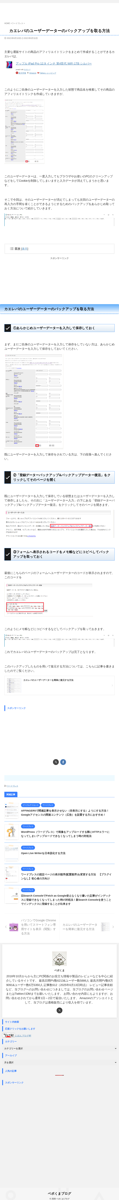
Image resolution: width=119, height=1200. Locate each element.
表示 (24, 248)
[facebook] (63, 762)
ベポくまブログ (59, 1193)
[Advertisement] (59, 280)
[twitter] (56, 762)
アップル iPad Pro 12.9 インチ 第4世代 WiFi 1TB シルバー (54, 63)
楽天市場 (22, 73)
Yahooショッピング (48, 73)
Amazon (32, 73)
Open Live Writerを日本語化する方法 (43, 853)
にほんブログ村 (23, 1035)
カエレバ (27, 69)
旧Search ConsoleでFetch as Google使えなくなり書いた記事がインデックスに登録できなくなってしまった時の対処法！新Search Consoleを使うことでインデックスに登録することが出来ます (66, 899)
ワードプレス (12, 786)
